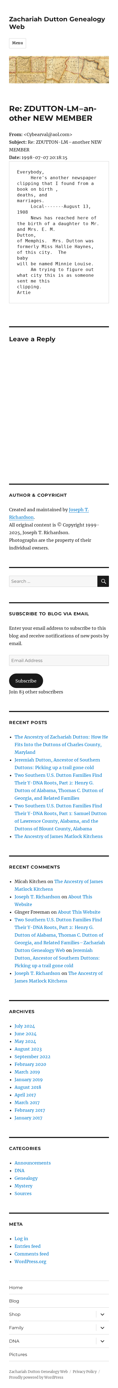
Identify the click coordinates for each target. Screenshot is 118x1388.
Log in (21, 1238)
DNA (19, 1170)
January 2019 (29, 1079)
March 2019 (27, 1072)
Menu (17, 43)
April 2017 (25, 1095)
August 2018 (28, 1087)
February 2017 (30, 1110)
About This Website (79, 912)
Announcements (33, 1163)
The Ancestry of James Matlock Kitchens (59, 836)
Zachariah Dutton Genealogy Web (38, 1371)
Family (16, 1327)
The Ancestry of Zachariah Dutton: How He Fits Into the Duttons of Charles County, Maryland (61, 744)
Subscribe (25, 681)
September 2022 (32, 1056)
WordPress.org (30, 1261)
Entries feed (28, 1246)
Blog (14, 1301)
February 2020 (30, 1064)
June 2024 (25, 1033)
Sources (23, 1193)
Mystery (23, 1186)
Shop (15, 1314)
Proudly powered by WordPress (36, 1377)
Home (16, 1287)
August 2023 (28, 1049)
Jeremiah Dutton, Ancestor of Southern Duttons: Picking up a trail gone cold (57, 958)
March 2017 (27, 1102)
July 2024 (25, 1026)
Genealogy (26, 1178)
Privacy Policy (85, 1371)
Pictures (18, 1354)
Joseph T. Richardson (37, 896)
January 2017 (28, 1118)
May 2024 (25, 1041)
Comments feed (32, 1254)
